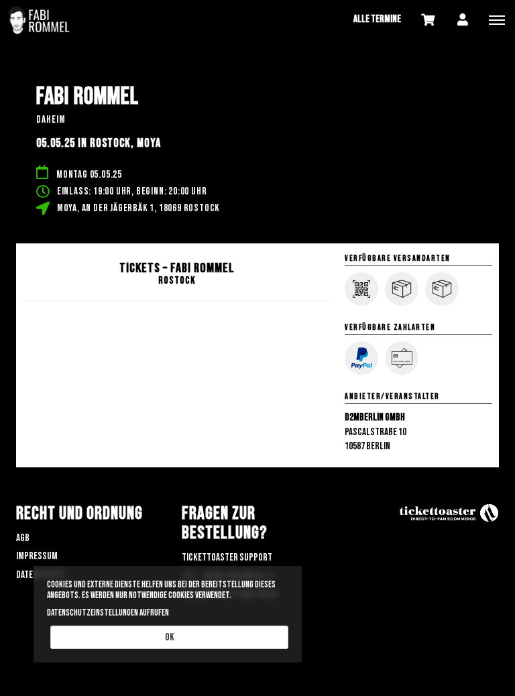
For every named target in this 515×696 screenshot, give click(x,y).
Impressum (37, 556)
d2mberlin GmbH (375, 417)
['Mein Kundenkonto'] (463, 19)
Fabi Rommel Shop (67, 20)
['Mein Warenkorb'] (428, 19)
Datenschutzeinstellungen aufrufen (108, 612)
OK (169, 637)
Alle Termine (377, 19)
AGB (23, 538)
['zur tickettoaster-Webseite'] (448, 513)
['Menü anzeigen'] (497, 19)
